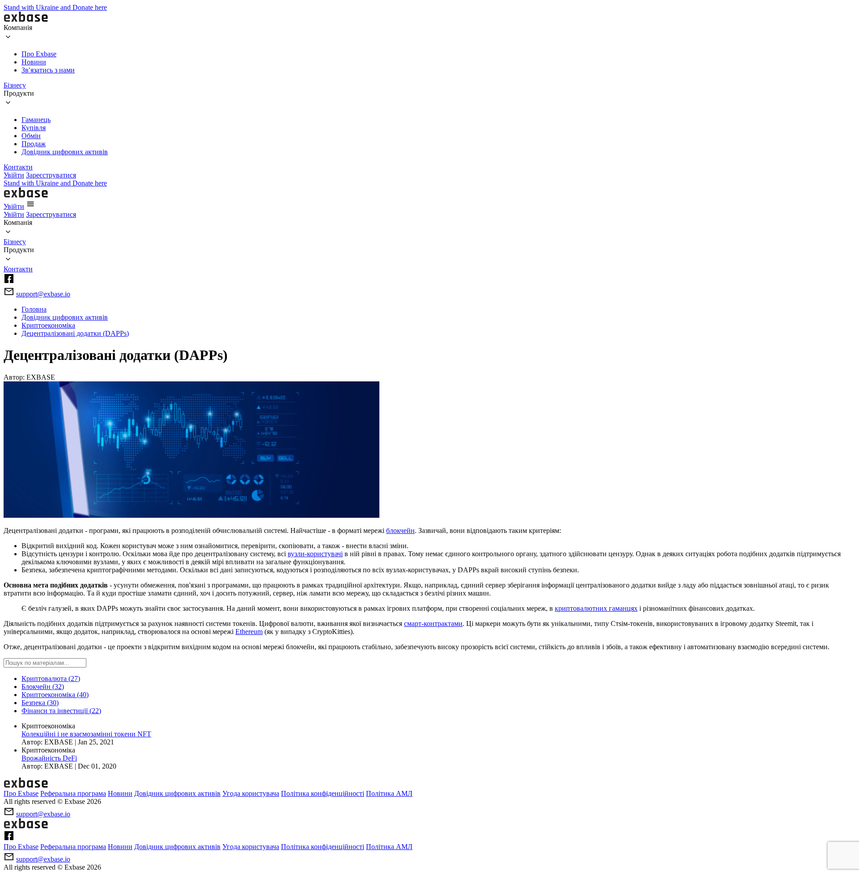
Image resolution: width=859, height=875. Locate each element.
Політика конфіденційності (322, 793)
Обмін (31, 135)
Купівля (33, 127)
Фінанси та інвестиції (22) (61, 710)
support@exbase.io (43, 294)
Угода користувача (250, 793)
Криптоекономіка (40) (55, 694)
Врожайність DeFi (49, 758)
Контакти (18, 167)
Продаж (33, 144)
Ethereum (249, 631)
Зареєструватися (51, 175)
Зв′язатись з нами (48, 70)
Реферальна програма (73, 793)
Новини (33, 62)
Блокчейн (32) (42, 686)
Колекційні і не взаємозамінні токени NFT (86, 734)
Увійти (14, 175)
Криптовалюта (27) (50, 678)
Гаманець (36, 119)
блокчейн (400, 530)
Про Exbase (38, 54)
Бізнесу (15, 85)
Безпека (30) (40, 702)
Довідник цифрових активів (64, 152)
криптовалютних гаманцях (596, 608)
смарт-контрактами (433, 623)
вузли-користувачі (315, 554)
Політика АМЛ (389, 793)
